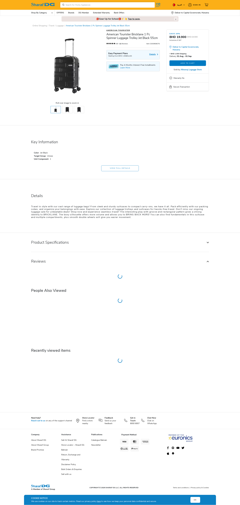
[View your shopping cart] (207, 5)
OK (195, 500)
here (99, 501)
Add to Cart (188, 63)
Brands (71, 12)
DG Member (83, 12)
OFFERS (60, 12)
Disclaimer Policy (68, 464)
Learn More (125, 67)
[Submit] (62, 4)
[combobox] (107, 5)
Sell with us (66, 474)
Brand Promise (37, 450)
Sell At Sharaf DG (69, 440)
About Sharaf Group (40, 445)
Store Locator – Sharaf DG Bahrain (72, 447)
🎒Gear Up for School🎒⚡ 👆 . (118, 18)
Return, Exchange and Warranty (70, 457)
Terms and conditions (181, 488)
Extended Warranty (101, 12)
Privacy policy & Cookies (200, 488)
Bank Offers (119, 12)
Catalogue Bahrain (99, 440)
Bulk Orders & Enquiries (71, 469)
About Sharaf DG (38, 440)
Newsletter (96, 445)
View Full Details (120, 168)
